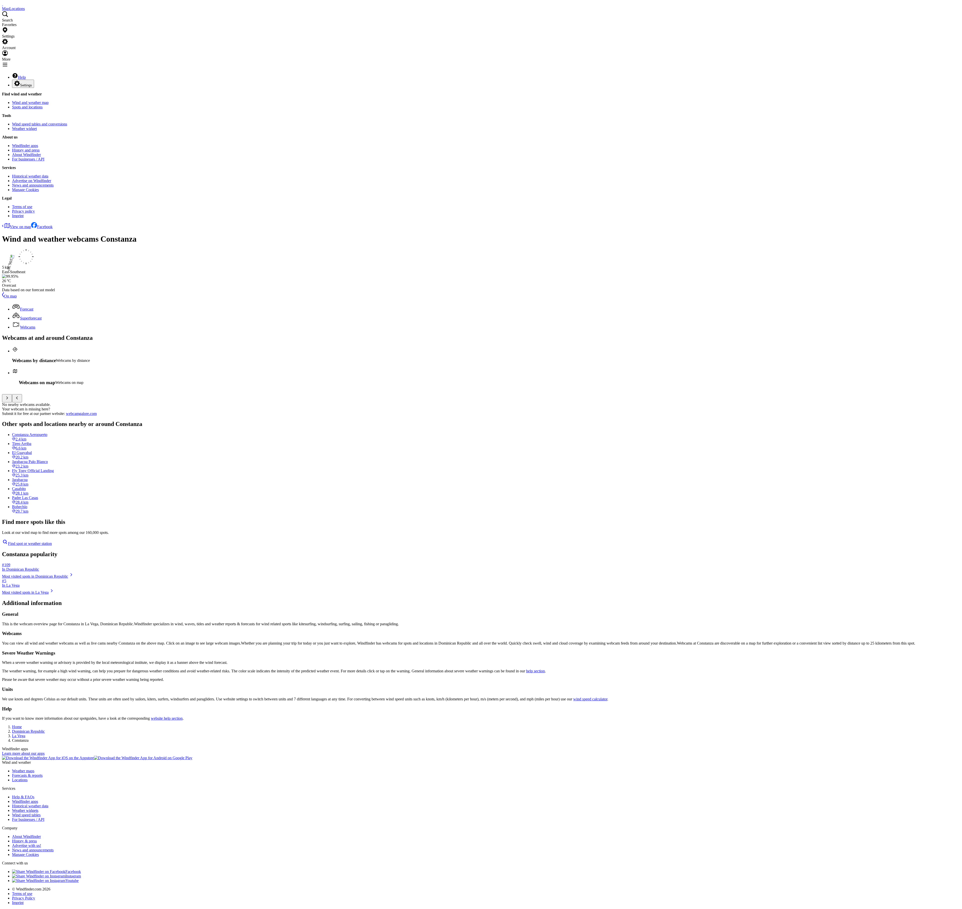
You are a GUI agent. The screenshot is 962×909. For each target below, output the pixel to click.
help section (535, 671)
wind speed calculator (590, 699)
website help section (167, 718)
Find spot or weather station (30, 543)
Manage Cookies (25, 190)
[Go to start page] (2, 4)
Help (22, 77)
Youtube (72, 880)
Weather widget (24, 128)
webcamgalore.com (81, 413)
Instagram (73, 876)
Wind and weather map (30, 102)
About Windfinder (26, 155)
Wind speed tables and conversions (39, 124)
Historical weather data (30, 176)
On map (10, 296)
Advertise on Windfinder (31, 181)
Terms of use (22, 207)
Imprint (18, 216)
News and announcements (33, 185)
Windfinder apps (25, 145)
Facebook (45, 227)
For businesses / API (28, 159)
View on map (20, 227)
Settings (26, 85)
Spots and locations (27, 107)
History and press (26, 150)
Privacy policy (23, 211)
